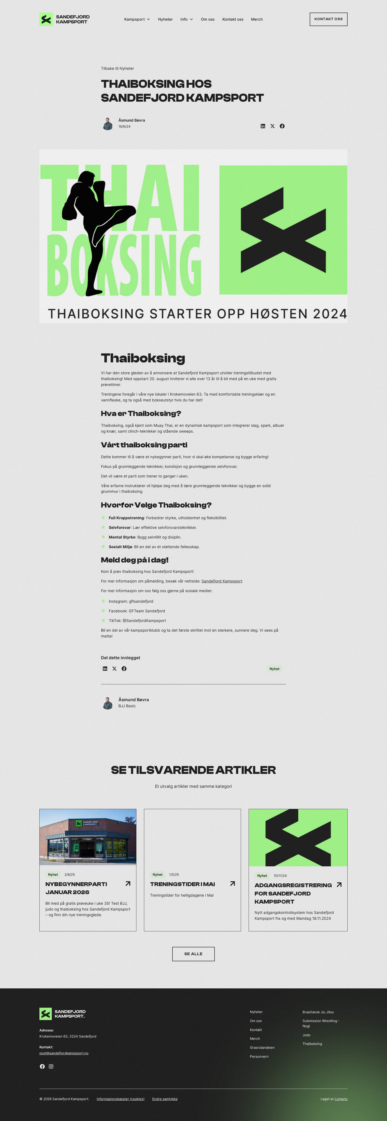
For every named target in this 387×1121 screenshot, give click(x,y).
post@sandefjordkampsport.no (63, 1053)
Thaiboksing (312, 1044)
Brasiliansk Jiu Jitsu (318, 1012)
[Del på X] (272, 126)
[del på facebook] (282, 126)
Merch (257, 19)
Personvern (259, 1056)
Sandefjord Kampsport (222, 581)
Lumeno (341, 1099)
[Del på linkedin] (263, 126)
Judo (306, 1035)
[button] (137, 19)
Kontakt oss (232, 19)
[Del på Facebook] (124, 668)
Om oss (208, 19)
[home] (64, 19)
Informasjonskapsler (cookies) (120, 1099)
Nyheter (165, 19)
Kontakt (256, 1030)
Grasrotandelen (262, 1047)
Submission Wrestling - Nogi (321, 1023)
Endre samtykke (165, 1099)
